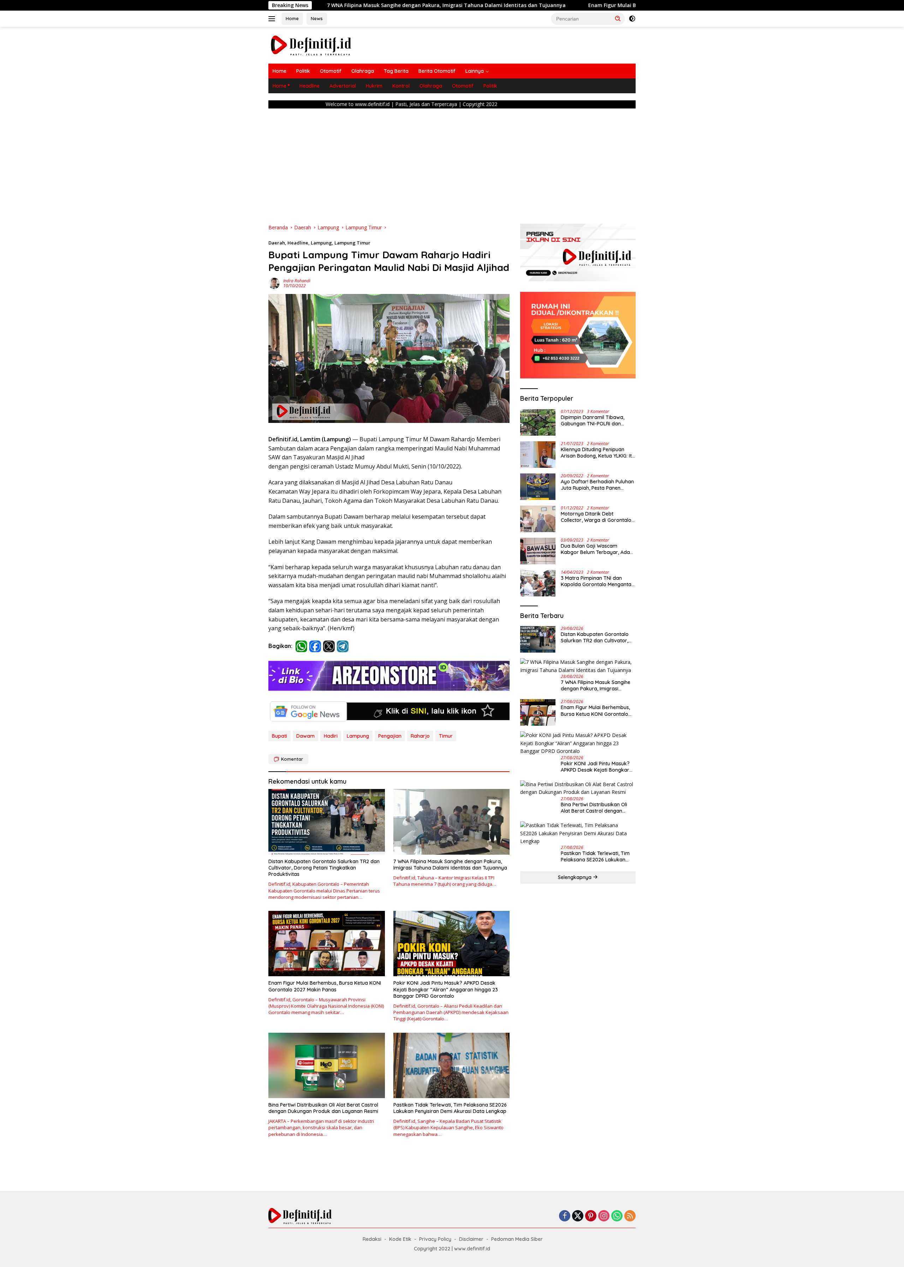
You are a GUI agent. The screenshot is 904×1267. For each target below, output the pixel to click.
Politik (303, 71)
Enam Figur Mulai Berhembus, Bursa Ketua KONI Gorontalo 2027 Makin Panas (558, 5)
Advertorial (342, 86)
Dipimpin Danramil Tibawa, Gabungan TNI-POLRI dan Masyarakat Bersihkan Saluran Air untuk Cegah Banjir (597, 420)
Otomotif (330, 71)
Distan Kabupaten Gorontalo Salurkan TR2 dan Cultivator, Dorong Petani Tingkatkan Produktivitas (324, 867)
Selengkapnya (575, 877)
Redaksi (372, 1239)
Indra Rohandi (296, 281)
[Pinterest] (590, 1216)
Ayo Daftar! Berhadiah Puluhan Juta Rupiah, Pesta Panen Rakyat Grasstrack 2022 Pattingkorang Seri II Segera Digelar (597, 484)
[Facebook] (564, 1216)
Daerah (276, 243)
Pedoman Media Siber (517, 1239)
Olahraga (362, 71)
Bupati (279, 736)
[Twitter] (577, 1216)
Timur (446, 736)
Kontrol (401, 86)
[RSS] (630, 1216)
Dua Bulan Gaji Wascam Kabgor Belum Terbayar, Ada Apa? (595, 549)
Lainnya (474, 71)
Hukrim (374, 86)
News (317, 18)
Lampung (321, 243)
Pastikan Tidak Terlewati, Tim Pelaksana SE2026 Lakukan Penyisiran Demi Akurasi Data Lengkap (450, 1108)
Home (292, 18)
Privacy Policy (435, 1239)
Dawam (305, 736)
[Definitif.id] (310, 44)
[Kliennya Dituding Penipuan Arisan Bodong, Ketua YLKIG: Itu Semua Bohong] (537, 454)
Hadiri (331, 736)
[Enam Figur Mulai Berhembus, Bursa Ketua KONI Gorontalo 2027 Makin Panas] (326, 943)
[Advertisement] (452, 163)
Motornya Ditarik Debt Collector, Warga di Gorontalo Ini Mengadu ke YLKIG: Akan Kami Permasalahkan (596, 517)
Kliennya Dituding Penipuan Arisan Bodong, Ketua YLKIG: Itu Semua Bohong (598, 452)
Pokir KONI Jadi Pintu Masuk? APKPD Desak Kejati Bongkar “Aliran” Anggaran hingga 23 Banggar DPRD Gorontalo (445, 989)
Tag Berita (396, 71)
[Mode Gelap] (632, 19)
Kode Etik (400, 1239)
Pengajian (390, 736)
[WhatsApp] (617, 1216)
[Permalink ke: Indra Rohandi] (274, 282)
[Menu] (273, 19)
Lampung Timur (352, 243)
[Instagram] (603, 1216)
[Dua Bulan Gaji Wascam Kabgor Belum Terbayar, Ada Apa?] (537, 551)
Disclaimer (471, 1239)
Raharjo (420, 736)
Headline (309, 86)
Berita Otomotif (437, 71)
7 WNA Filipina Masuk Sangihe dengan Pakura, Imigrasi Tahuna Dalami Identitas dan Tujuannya (320, 5)
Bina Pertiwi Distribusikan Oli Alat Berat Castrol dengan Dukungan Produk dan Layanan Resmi (323, 1108)
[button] (618, 18)
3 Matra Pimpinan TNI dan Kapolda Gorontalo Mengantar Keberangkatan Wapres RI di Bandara (597, 581)
